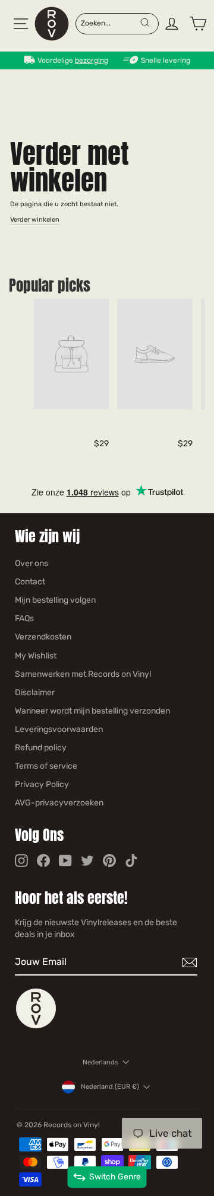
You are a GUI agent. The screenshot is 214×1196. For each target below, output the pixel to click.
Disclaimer (35, 692)
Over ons (31, 563)
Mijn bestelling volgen (55, 600)
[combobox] (110, 22)
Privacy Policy (42, 784)
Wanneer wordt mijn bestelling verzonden (92, 711)
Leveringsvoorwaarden (59, 729)
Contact (30, 582)
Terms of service (46, 766)
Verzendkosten (43, 637)
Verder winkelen (34, 219)
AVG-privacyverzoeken (59, 803)
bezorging (91, 60)
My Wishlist (35, 656)
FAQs (24, 618)
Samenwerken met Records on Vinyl (83, 674)
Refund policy (41, 748)
